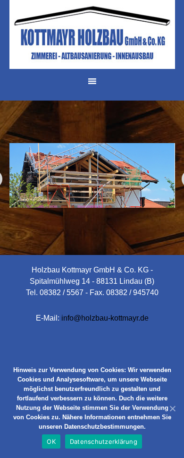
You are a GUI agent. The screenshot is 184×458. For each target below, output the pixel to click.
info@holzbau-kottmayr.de (105, 318)
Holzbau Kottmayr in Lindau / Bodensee (92, 35)
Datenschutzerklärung (103, 441)
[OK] (172, 408)
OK (51, 441)
